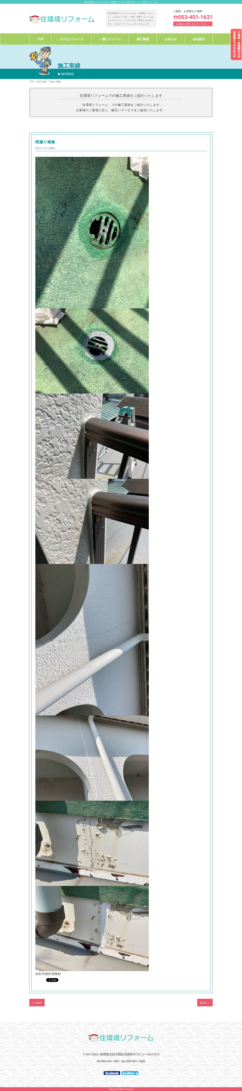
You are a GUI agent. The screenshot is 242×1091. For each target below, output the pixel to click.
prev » (205, 1002)
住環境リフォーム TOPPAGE (61, 19)
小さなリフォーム (72, 39)
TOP (40, 39)
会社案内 (199, 39)
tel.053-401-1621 (108, 1061)
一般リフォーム (110, 39)
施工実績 (143, 39)
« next (37, 1002)
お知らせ (171, 39)
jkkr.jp (112, 1089)
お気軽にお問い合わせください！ (193, 23)
